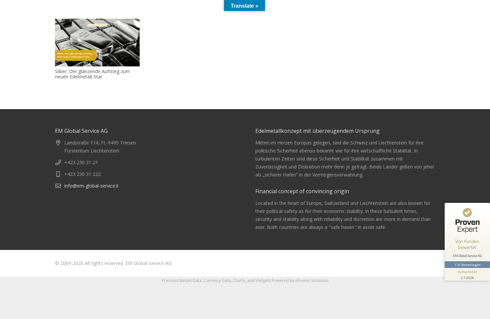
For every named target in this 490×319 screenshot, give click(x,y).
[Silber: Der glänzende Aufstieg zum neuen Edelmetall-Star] (97, 42)
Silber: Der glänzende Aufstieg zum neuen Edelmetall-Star (92, 74)
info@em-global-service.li (91, 186)
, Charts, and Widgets (251, 280)
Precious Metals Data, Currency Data (196, 280)
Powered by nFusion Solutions (300, 280)
